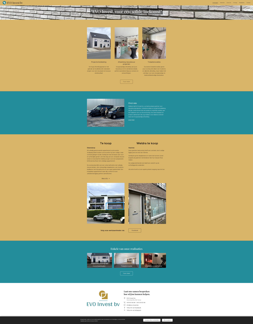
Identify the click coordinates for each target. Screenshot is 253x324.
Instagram (138, 310)
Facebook (138, 308)
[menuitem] (215, 2)
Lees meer (131, 120)
